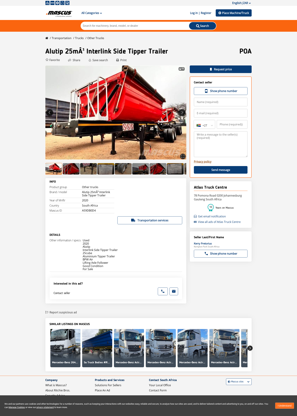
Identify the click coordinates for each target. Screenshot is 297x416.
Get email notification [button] (212, 216)
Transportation (62, 38)
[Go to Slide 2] (71, 168)
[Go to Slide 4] (105, 168)
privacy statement (45, 407)
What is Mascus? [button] (56, 385)
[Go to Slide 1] (53, 168)
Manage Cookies (17, 407)
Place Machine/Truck (235, 13)
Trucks (79, 38)
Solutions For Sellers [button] (108, 385)
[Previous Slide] (49, 112)
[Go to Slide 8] (175, 168)
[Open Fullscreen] (182, 156)
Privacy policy (202, 161)
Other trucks (95, 38)
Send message (220, 170)
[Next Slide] (182, 112)
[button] (52, 60)
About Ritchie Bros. (57, 390)
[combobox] (228, 381)
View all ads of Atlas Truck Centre (219, 222)
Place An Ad (102, 390)
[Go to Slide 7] (158, 168)
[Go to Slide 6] (140, 168)
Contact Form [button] (158, 390)
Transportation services (153, 220)
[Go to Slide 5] (123, 168)
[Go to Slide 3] (88, 168)
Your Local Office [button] (160, 385)
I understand (285, 405)
